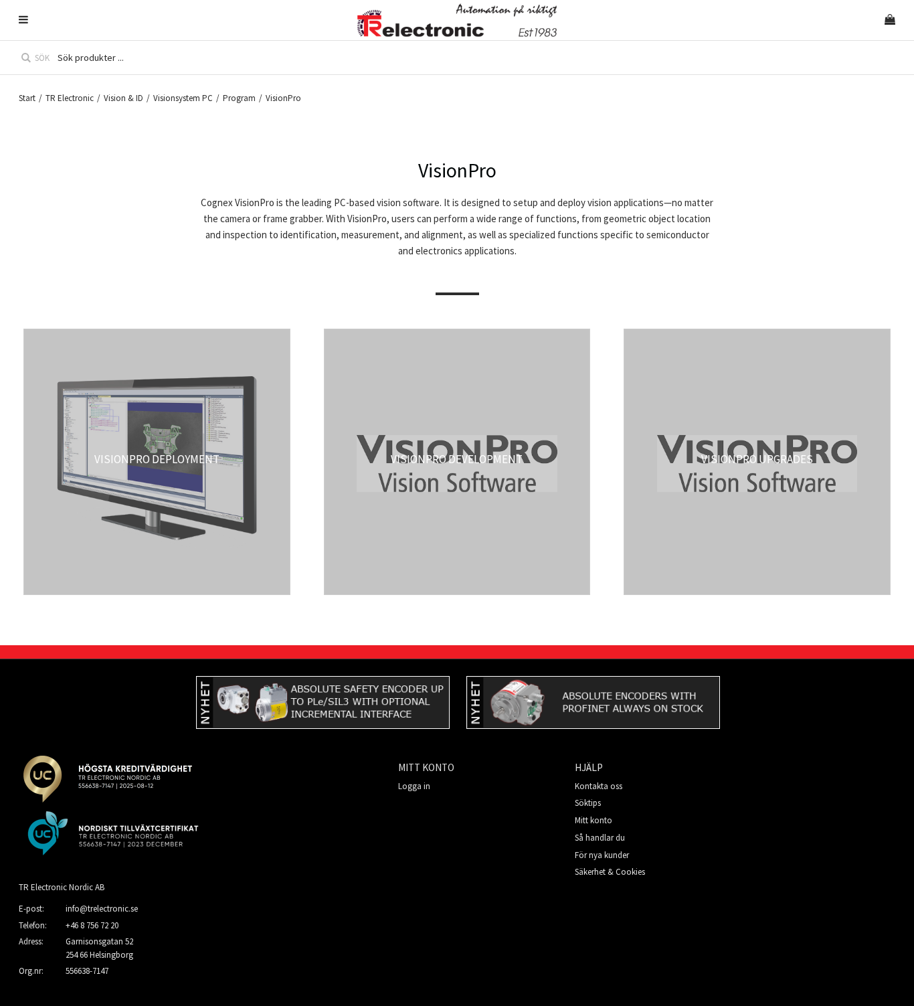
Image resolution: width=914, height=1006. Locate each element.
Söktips (588, 803)
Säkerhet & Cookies (610, 871)
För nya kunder (602, 855)
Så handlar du (600, 837)
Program (239, 98)
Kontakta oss (598, 786)
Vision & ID (123, 98)
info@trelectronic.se (102, 908)
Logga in (414, 786)
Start (27, 98)
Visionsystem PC (183, 98)
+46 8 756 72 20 (92, 925)
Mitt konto (593, 820)
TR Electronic (69, 98)
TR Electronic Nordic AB (61, 887)
